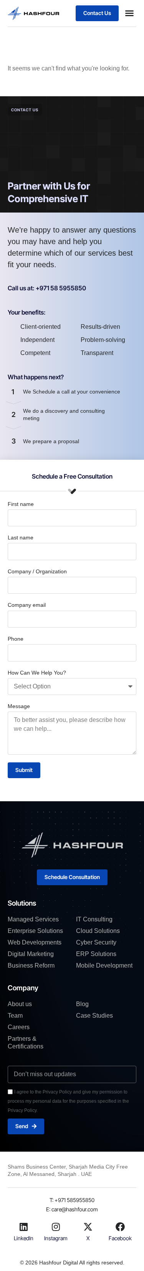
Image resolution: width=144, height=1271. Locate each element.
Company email (27, 605)
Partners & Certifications (25, 1042)
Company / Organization (37, 571)
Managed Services (33, 919)
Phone (15, 639)
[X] (88, 1226)
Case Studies (94, 1015)
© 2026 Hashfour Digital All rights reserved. (72, 1262)
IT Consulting (94, 919)
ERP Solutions (96, 954)
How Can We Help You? (37, 673)
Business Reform (31, 965)
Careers (19, 1027)
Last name (20, 537)
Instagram (56, 1238)
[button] (129, 13)
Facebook (120, 1238)
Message (19, 706)
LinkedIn (23, 1238)
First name (21, 504)
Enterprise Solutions (35, 931)
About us (20, 1004)
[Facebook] (120, 1226)
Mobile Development (104, 965)
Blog (82, 1004)
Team (15, 1015)
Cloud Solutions (98, 931)
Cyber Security (96, 942)
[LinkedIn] (23, 1226)
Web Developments (34, 942)
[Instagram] (56, 1226)
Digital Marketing (31, 954)
